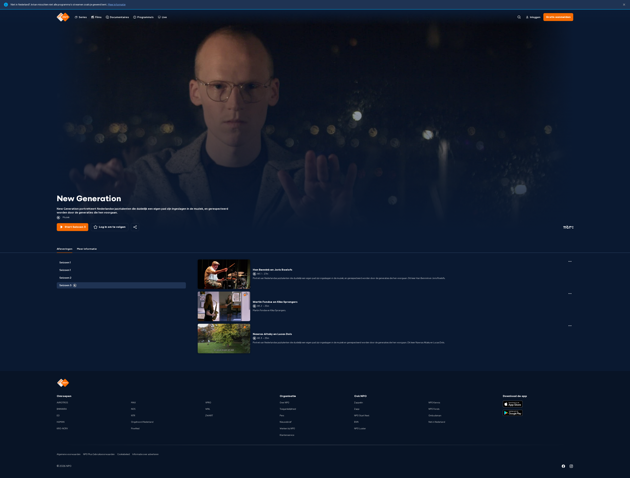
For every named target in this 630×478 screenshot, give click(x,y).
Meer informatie (117, 4)
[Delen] (135, 227)
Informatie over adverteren (145, 454)
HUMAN (60, 422)
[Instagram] (571, 466)
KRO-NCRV (62, 428)
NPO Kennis (434, 403)
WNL (207, 409)
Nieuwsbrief (285, 422)
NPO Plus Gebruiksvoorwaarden (99, 454)
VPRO (208, 403)
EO (58, 415)
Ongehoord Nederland (142, 422)
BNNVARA (62, 409)
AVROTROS (62, 403)
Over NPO (284, 403)
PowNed (135, 428)
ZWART (209, 415)
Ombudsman (435, 415)
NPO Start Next (361, 415)
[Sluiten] (624, 5)
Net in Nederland (437, 422)
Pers (282, 415)
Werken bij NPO (287, 428)
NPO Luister (360, 428)
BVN (356, 422)
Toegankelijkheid (288, 409)
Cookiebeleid (123, 454)
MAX (133, 403)
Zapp (356, 409)
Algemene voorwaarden (69, 454)
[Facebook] (563, 466)
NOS (133, 409)
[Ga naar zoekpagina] (519, 17)
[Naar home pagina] (63, 17)
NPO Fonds (434, 409)
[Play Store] (513, 413)
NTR (133, 415)
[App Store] (513, 404)
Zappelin (358, 403)
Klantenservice (287, 435)
